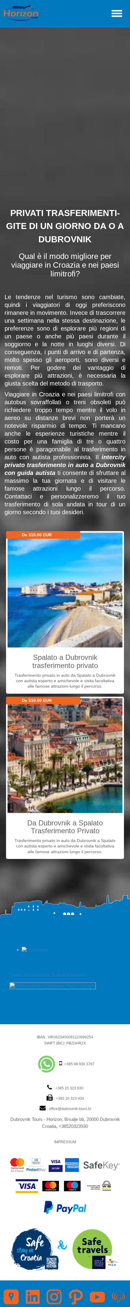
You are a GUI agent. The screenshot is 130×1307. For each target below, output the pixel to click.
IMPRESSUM (65, 1142)
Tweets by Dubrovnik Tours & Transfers (47, 974)
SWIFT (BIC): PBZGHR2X (65, 1043)
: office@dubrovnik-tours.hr (68, 1109)
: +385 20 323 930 (68, 1088)
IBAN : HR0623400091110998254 (65, 1037)
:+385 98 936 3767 (79, 1064)
